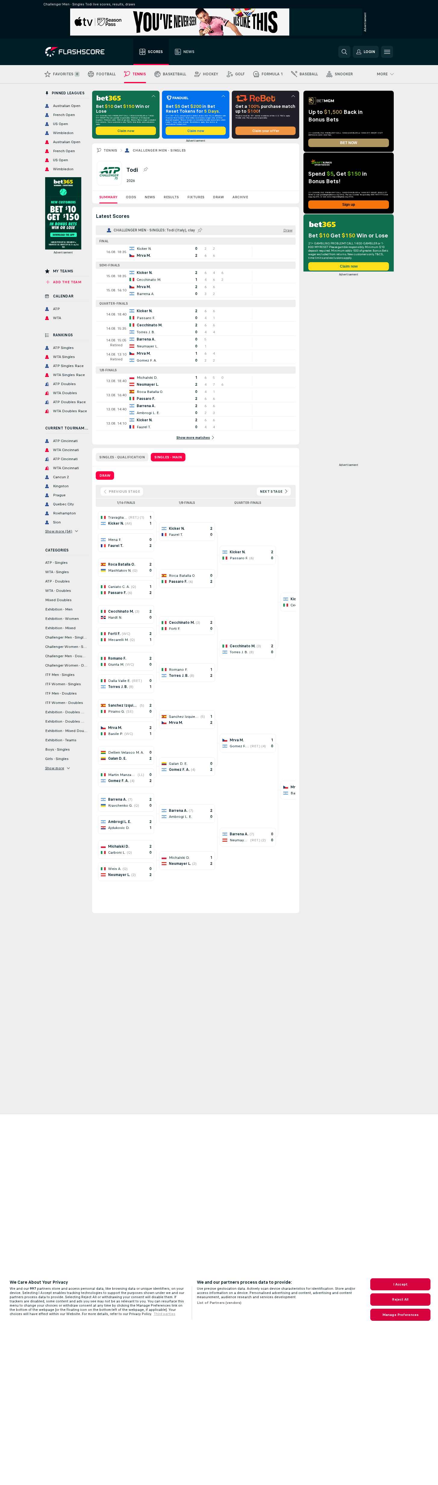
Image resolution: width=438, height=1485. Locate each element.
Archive (240, 197)
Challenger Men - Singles (159, 150)
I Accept (400, 1284)
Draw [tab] (104, 475)
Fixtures (195, 197)
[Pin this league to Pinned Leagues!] (145, 169)
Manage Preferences (400, 1315)
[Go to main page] (79, 52)
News (149, 197)
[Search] (344, 52)
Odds (131, 197)
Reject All (400, 1299)
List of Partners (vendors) (219, 1303)
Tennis (110, 150)
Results (171, 197)
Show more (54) (59, 531)
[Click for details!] (196, 252)
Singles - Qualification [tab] (122, 457)
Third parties (164, 1314)
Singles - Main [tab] (168, 457)
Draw (218, 197)
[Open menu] (387, 52)
